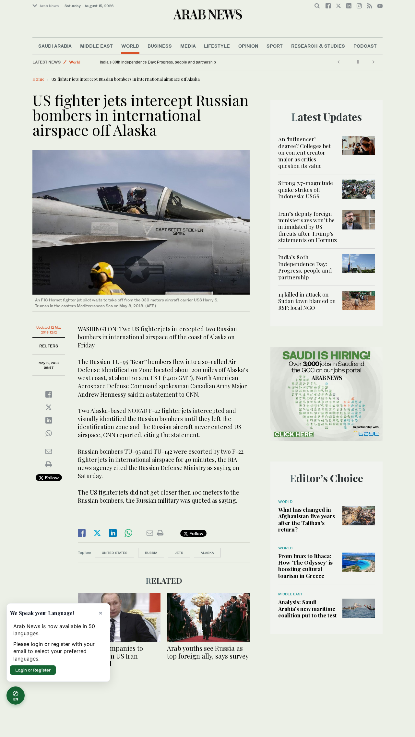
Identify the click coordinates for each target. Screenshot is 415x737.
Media (188, 46)
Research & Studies (318, 46)
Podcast (365, 46)
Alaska (207, 553)
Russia (151, 553)
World (130, 46)
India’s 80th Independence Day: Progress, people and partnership (188, 62)
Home (38, 79)
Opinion (248, 46)
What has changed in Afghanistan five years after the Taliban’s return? (306, 519)
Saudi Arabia (55, 46)
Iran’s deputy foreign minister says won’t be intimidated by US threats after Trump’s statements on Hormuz (307, 227)
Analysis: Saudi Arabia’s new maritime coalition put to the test (307, 608)
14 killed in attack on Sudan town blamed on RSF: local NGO (107, 62)
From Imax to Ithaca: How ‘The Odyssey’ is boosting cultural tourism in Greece (305, 565)
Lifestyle (217, 46)
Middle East (96, 46)
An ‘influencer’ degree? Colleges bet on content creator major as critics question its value (304, 152)
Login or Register (33, 670)
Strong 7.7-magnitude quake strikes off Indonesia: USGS (305, 189)
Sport (275, 46)
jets (179, 553)
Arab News (49, 6)
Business (160, 46)
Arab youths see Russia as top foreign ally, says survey (208, 652)
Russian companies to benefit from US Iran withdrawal (110, 656)
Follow (51, 477)
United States (114, 553)
